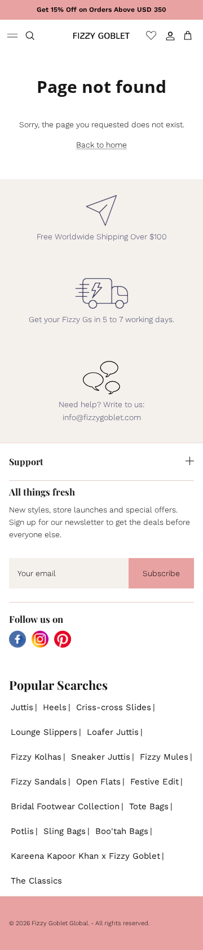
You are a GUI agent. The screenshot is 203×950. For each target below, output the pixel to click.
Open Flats (98, 782)
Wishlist (151, 35)
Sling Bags (64, 831)
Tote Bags (149, 806)
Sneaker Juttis (100, 757)
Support (26, 461)
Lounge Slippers (44, 732)
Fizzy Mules (164, 757)
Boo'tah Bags (121, 831)
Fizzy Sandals (39, 782)
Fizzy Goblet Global (60, 923)
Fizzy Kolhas (36, 757)
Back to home (101, 144)
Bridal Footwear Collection (65, 806)
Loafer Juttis (113, 732)
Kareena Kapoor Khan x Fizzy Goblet (85, 856)
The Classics (36, 881)
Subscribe (161, 573)
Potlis (22, 831)
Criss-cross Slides (113, 707)
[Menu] (12, 35)
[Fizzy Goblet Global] (101, 35)
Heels (55, 707)
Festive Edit (154, 782)
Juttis (22, 707)
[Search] (37, 35)
